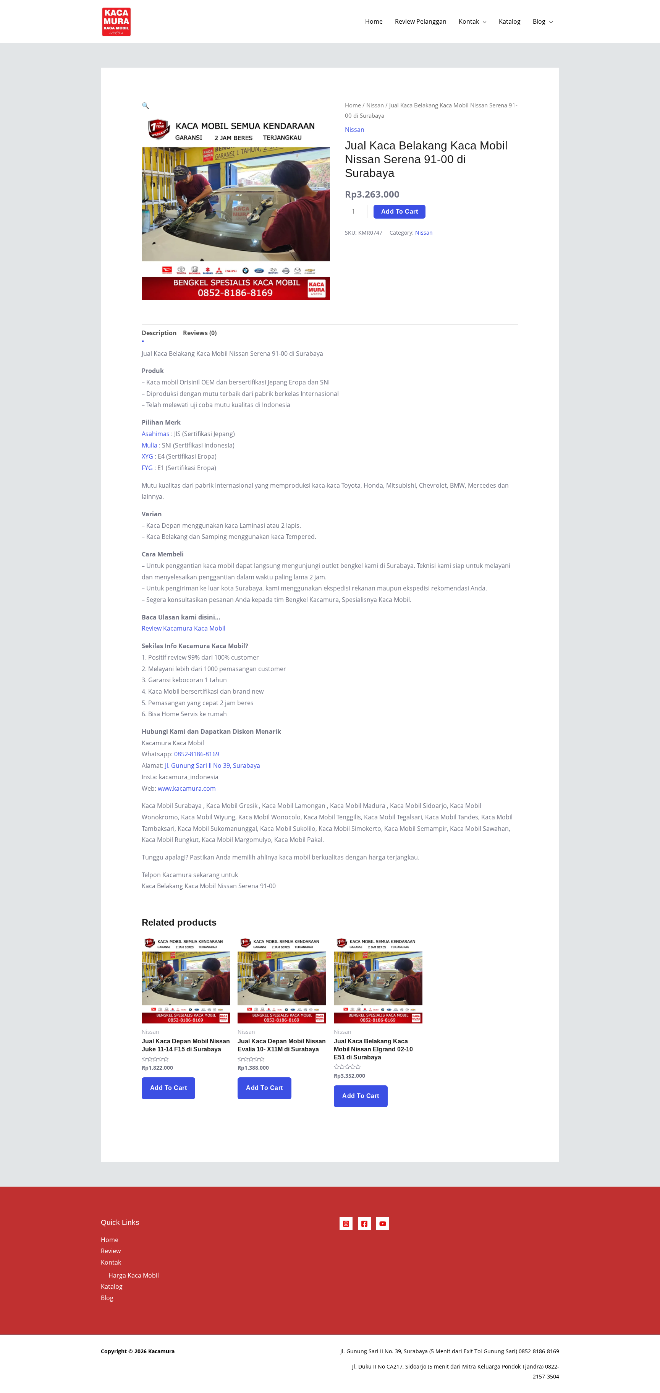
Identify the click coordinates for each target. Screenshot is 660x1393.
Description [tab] (159, 333)
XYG (147, 456)
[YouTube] (382, 1223)
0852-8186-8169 (196, 754)
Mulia (149, 445)
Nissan (375, 105)
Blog (539, 21)
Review (111, 1251)
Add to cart (399, 211)
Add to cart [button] (168, 1088)
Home (374, 21)
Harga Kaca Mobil (133, 1275)
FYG (147, 468)
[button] (145, 105)
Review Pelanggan (420, 21)
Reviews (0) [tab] (200, 333)
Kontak (469, 21)
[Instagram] (346, 1223)
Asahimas (156, 434)
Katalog (510, 21)
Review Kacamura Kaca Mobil (183, 628)
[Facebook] (364, 1223)
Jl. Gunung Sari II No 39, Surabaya (212, 765)
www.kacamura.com (187, 788)
